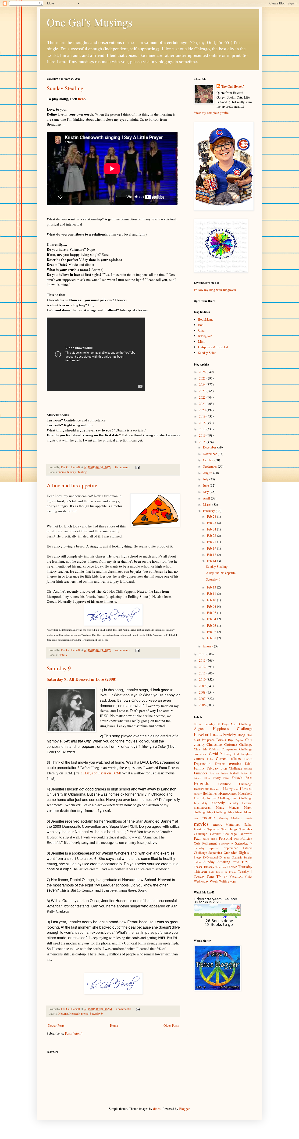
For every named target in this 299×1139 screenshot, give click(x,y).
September (210, 466)
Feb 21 (212, 542)
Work (214, 881)
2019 (202, 416)
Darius (248, 759)
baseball (202, 734)
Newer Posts (56, 1025)
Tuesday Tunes (204, 876)
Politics (246, 838)
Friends (201, 783)
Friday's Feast (242, 777)
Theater (232, 867)
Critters (199, 758)
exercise (235, 763)
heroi (236, 789)
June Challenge (242, 798)
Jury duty (200, 803)
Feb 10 (212, 600)
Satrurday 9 (226, 843)
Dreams (220, 763)
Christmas (214, 744)
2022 (202, 397)
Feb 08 (212, 606)
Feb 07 (212, 612)
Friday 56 (246, 773)
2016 (202, 435)
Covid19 (215, 753)
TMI (211, 871)
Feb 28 (212, 516)
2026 (202, 371)
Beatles (217, 735)
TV (218, 876)
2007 (202, 698)
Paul (197, 838)
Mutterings (233, 824)
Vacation (235, 876)
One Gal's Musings (89, 21)
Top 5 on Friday (226, 871)
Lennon (247, 803)
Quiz (197, 843)
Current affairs (228, 758)
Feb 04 (212, 619)
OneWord (246, 833)
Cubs (210, 759)
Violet (248, 877)
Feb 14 (212, 561)
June (206, 485)
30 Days (222, 724)
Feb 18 (212, 554)
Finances (200, 773)
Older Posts (171, 1025)
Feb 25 (212, 522)
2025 (202, 378)
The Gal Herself (232, 86)
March (207, 504)
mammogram (202, 807)
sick (234, 852)
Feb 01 (212, 638)
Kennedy (74, 1014)
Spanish (237, 857)
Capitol (239, 740)
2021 (202, 403)
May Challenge (217, 812)
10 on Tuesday (204, 724)
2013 (202, 660)
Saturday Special (206, 848)
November (210, 453)
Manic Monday (227, 807)
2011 (202, 673)
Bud (200, 325)
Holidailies (210, 793)
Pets (236, 838)
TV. (226, 876)
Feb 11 (212, 593)
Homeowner (227, 793)
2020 (202, 410)
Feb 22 (212, 535)
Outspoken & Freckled (213, 347)
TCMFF (247, 862)
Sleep (197, 857)
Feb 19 (212, 548)
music (217, 824)
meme (62, 472)
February (209, 511)
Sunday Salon (207, 352)
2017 (202, 429)
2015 (202, 442)
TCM (236, 862)
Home (114, 1025)
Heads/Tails (201, 789)
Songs (227, 857)
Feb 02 (212, 631)
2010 (202, 679)
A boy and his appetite (72, 485)
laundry (233, 803)
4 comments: (123, 650)
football (234, 773)
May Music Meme (240, 812)
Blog (241, 734)
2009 (202, 686)
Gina (201, 330)
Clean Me (200, 749)
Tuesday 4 (245, 871)
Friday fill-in (202, 778)
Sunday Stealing (65, 88)
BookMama (205, 319)
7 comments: (124, 1009)
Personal (225, 838)
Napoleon (212, 829)
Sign (249, 853)
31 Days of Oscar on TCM (100, 773)
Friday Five (221, 778)
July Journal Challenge (215, 798)
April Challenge (241, 724)
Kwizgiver (205, 336)
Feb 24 (212, 529)
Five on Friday (219, 773)
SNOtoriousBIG (212, 857)
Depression (202, 763)
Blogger (184, 1108)
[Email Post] (137, 467)
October (208, 460)
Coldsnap (214, 749)
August (208, 473)
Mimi (201, 341)
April (207, 498)
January (208, 646)
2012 (202, 666)
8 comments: (123, 467)
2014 (202, 654)
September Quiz (219, 852)
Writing (224, 881)
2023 (202, 391)
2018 (202, 423)
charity (199, 744)
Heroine (63, 1014)
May (206, 491)
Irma (196, 798)
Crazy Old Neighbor (238, 754)
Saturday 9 (59, 668)
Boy (230, 740)
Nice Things (229, 829)
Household (245, 793)
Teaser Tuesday (204, 867)
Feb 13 (212, 587)
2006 (202, 705)
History (198, 793)
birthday (229, 734)
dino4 (157, 1108)
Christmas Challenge (238, 744)
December (210, 447)
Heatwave (216, 789)
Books (221, 739)
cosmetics (200, 754)
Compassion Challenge (237, 749)
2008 (202, 692)
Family (62, 655)
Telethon (220, 867)
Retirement (209, 843)
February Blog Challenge (224, 768)
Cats (248, 739)
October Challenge (223, 833)
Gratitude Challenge (235, 784)
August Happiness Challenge (223, 728)
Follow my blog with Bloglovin (215, 289)
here (81, 98)
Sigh (242, 852)
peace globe (210, 838)
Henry (228, 788)
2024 (202, 384)
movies (201, 823)
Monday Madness (230, 818)
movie (248, 818)
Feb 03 (212, 625)
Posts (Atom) (73, 1033)
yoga (233, 881)
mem (196, 818)
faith (248, 763)
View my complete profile (211, 112)
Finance (248, 768)
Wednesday (201, 881)
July (206, 479)
